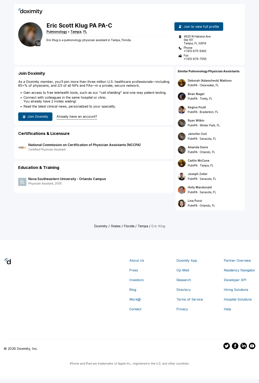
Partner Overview (237, 260)
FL (85, 32)
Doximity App (186, 260)
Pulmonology (57, 32)
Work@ (135, 299)
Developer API (235, 280)
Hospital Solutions (238, 299)
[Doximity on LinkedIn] (243, 346)
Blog (132, 290)
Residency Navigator (239, 270)
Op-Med (182, 270)
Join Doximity (37, 116)
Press (133, 270)
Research (183, 280)
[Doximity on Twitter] (226, 346)
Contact (135, 309)
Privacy (182, 309)
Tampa (75, 32)
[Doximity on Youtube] (252, 346)
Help (227, 309)
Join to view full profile (201, 27)
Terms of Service (189, 299)
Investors (136, 280)
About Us (136, 260)
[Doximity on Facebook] (235, 346)
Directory (183, 290)
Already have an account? (76, 116)
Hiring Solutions (236, 290)
